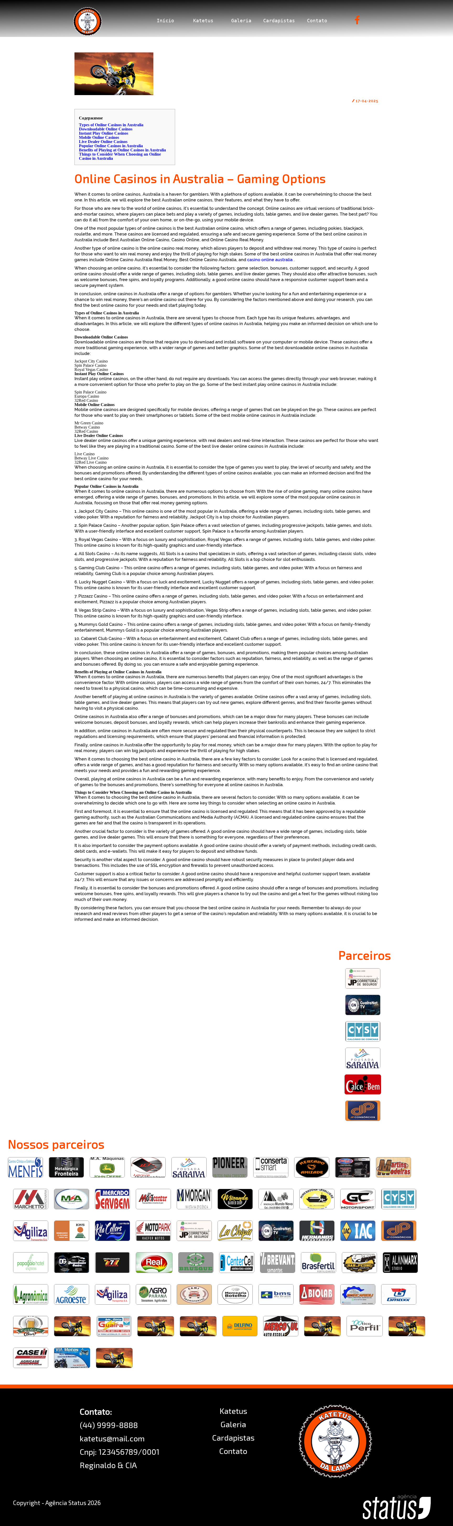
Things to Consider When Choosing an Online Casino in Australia (120, 156)
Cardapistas (279, 20)
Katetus (203, 20)
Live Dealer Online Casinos (103, 141)
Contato (317, 20)
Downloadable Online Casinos (105, 129)
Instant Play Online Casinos (103, 133)
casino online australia (270, 259)
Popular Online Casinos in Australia (111, 146)
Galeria (241, 20)
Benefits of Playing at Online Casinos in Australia (122, 150)
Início (165, 20)
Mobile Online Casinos (99, 137)
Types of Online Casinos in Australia (111, 125)
